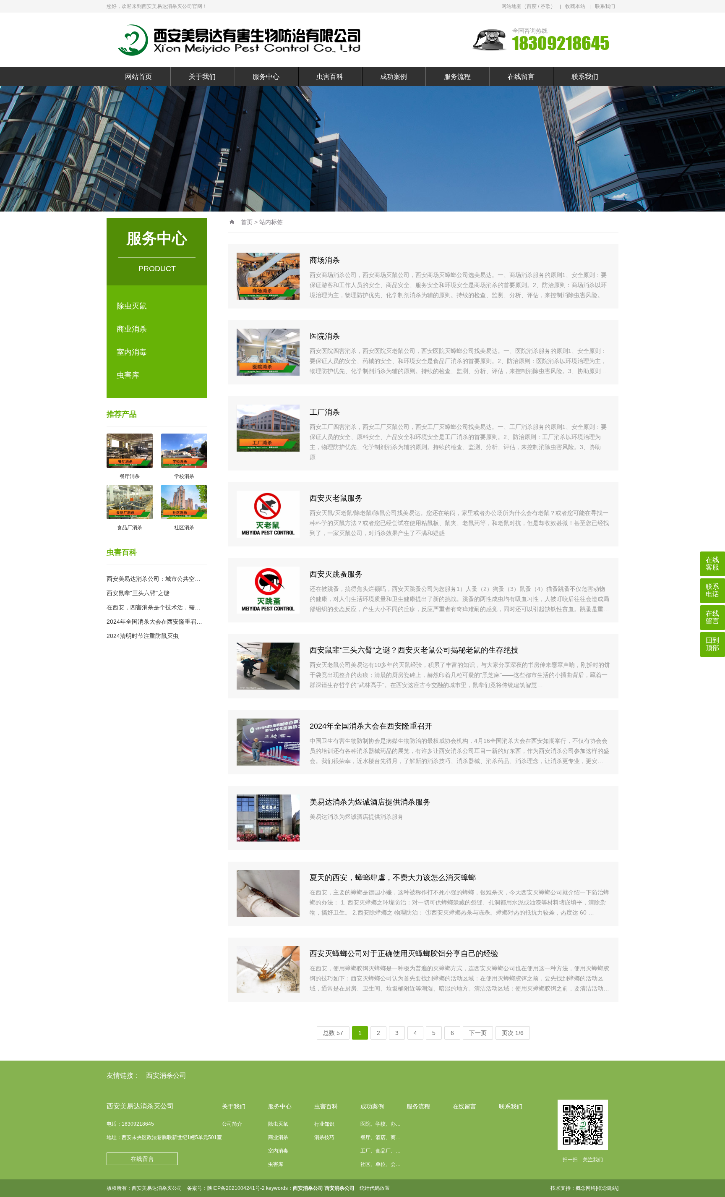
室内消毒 (132, 352)
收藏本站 (575, 6)
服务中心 (266, 76)
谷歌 (545, 6)
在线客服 (712, 563)
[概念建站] (607, 1188)
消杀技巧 (324, 1137)
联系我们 (605, 6)
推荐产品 (122, 414)
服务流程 (457, 76)
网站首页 (138, 76)
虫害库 (128, 375)
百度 (532, 6)
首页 (247, 222)
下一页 (478, 1033)
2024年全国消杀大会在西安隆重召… (154, 621)
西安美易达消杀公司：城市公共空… (154, 578)
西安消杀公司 (166, 1075)
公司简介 (232, 1124)
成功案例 (393, 76)
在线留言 (521, 76)
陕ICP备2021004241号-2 (236, 1188)
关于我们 (202, 76)
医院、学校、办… (380, 1124)
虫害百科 (329, 76)
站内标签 (271, 222)
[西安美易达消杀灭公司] (243, 40)
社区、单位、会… (380, 1164)
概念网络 (586, 1188)
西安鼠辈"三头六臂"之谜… (141, 593)
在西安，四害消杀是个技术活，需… (154, 607)
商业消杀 (132, 329)
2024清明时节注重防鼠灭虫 (143, 635)
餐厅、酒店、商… (380, 1137)
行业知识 (324, 1124)
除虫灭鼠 (132, 306)
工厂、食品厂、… (380, 1151)
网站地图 (511, 6)
